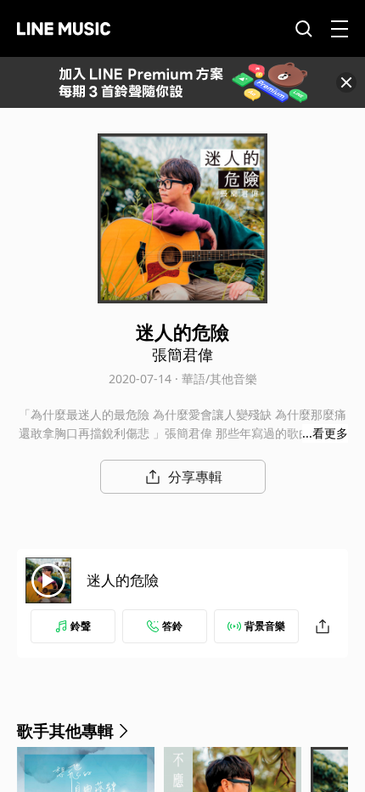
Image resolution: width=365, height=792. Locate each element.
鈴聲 (80, 626)
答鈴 (172, 626)
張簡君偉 (182, 354)
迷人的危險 (123, 580)
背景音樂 (264, 626)
